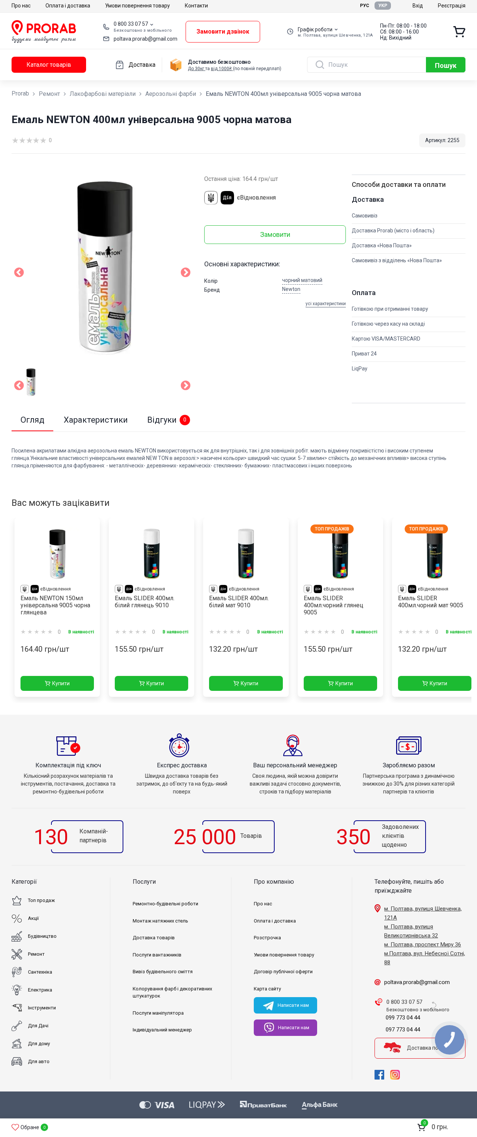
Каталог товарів (48, 64)
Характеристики (96, 420)
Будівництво (42, 936)
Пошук (446, 65)
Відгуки (166, 420)
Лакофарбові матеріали (103, 93)
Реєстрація (451, 6)
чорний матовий (302, 280)
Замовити (275, 234)
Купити (61, 683)
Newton (291, 289)
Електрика (40, 990)
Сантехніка (40, 972)
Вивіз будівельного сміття (163, 971)
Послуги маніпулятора (158, 1013)
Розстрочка (267, 937)
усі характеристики (326, 303)
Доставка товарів (154, 937)
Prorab (20, 93)
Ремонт (49, 93)
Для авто (39, 1061)
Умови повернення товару (137, 6)
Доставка (142, 64)
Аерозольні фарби (170, 93)
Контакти (196, 6)
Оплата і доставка (67, 6)
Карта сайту (267, 989)
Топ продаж (41, 900)
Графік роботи (315, 29)
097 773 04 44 (403, 1029)
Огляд (32, 420)
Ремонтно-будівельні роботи (165, 903)
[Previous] (19, 387)
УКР (382, 5)
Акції (33, 918)
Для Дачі (38, 1025)
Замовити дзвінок (222, 31)
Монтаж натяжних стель (160, 921)
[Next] (186, 387)
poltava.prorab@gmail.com (145, 39)
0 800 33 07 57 (131, 24)
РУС (364, 5)
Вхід (418, 6)
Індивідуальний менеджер (162, 1030)
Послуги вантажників (157, 955)
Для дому (39, 1043)
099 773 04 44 (403, 1017)
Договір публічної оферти (283, 971)
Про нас (21, 6)
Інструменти (42, 1008)
